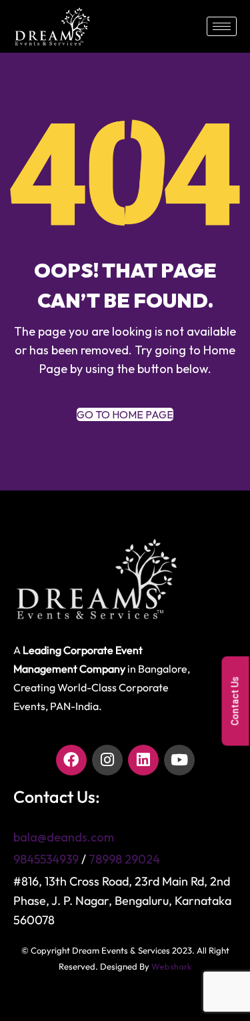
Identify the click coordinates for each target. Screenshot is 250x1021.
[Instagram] (107, 760)
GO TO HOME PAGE (125, 414)
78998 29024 (124, 859)
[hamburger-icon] (222, 26)
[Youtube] (179, 760)
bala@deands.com (63, 837)
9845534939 (46, 859)
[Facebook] (71, 760)
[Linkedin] (143, 760)
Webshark (171, 966)
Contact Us (235, 701)
